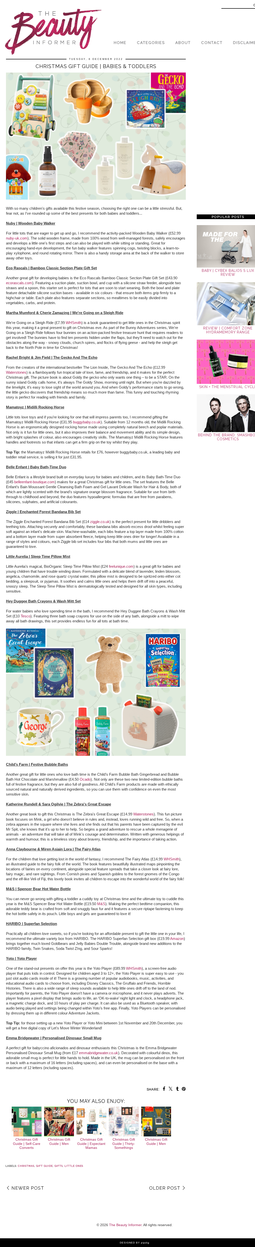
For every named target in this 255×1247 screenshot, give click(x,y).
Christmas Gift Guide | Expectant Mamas (91, 1143)
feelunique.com (121, 566)
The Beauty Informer (125, 1225)
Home (120, 42)
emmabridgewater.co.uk (98, 1053)
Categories (151, 42)
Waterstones (16, 372)
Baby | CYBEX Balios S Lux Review (228, 273)
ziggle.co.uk (100, 522)
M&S (101, 904)
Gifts (59, 1166)
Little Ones (73, 1166)
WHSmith (73, 323)
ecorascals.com (19, 283)
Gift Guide (44, 1166)
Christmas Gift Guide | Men (59, 1141)
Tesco (25, 616)
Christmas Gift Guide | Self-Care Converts (26, 1143)
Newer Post (27, 1188)
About (183, 42)
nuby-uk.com (16, 238)
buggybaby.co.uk (87, 422)
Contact (212, 42)
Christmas (26, 1166)
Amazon (177, 938)
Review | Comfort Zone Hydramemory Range (228, 330)
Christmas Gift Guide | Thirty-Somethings (123, 1143)
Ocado (85, 779)
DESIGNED (127, 1242)
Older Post (164, 1188)
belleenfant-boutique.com (34, 482)
